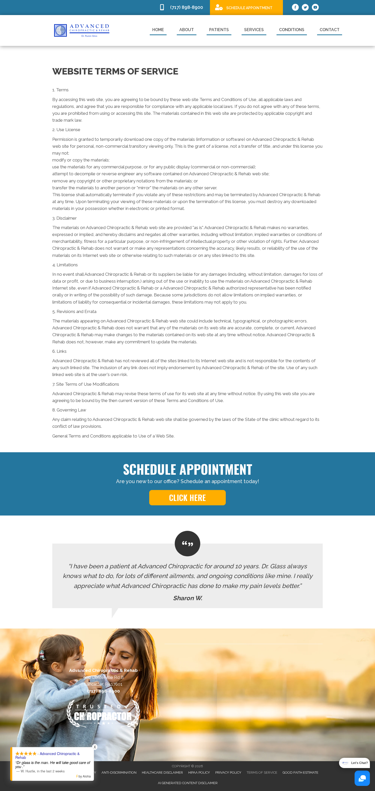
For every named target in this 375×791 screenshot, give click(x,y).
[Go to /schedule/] (246, 7)
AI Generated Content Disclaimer (188, 783)
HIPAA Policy (199, 772)
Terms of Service (262, 772)
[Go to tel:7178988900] (182, 7)
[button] (187, 497)
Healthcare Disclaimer (162, 772)
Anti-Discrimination (119, 772)
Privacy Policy (228, 772)
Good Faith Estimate (300, 772)
